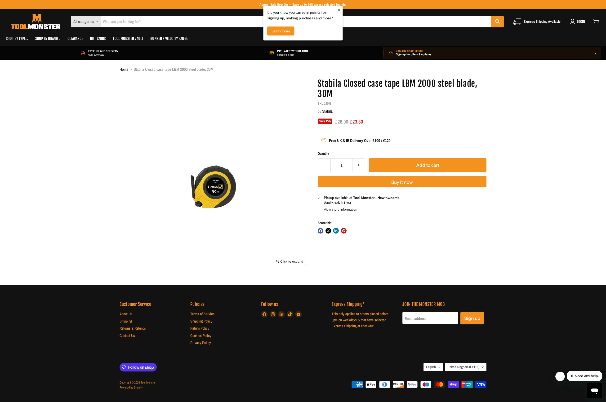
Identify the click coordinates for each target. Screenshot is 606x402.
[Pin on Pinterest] (344, 231)
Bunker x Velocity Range (169, 38)
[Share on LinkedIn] (336, 231)
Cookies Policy (200, 335)
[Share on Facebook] (320, 231)
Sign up (472, 318)
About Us (126, 313)
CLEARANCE (75, 38)
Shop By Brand (46, 38)
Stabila (327, 111)
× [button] (339, 10)
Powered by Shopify (131, 387)
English (431, 367)
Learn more (281, 31)
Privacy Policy (200, 342)
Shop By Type (16, 38)
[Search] (497, 21)
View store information (340, 209)
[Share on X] (328, 231)
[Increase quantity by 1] (358, 165)
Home (124, 69)
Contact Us (127, 335)
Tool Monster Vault (128, 38)
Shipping (126, 321)
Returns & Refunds (133, 328)
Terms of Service (202, 313)
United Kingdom (463, 367)
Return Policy (199, 328)
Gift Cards (98, 38)
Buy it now (402, 182)
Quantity (323, 154)
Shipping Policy (201, 321)
